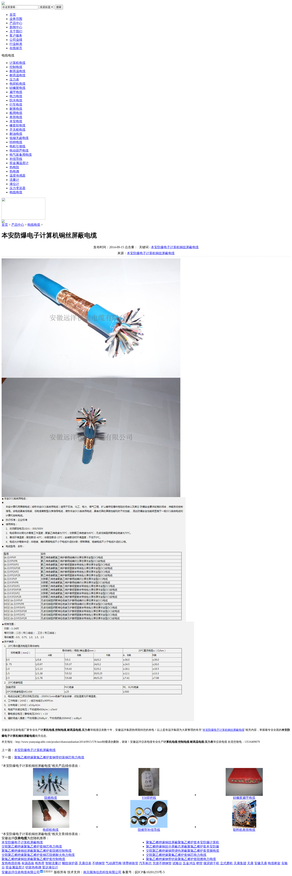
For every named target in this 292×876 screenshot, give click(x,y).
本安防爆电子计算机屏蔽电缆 (35, 750)
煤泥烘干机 (211, 863)
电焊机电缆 (17, 83)
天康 (250, 863)
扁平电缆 (16, 92)
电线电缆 (16, 192)
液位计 (14, 184)
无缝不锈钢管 (162, 863)
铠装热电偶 (33, 867)
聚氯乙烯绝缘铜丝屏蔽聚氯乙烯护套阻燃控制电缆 (37, 850)
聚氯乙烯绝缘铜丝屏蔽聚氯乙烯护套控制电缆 (33, 859)
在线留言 (16, 48)
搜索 (58, 7)
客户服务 (16, 35)
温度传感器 (17, 175)
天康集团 (240, 863)
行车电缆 (16, 104)
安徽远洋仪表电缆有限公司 (21, 872)
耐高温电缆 (17, 71)
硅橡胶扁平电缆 (244, 797)
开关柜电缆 (17, 129)
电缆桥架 (274, 863)
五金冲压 (189, 863)
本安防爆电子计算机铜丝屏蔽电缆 (175, 247)
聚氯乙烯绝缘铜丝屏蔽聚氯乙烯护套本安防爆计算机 (182, 842)
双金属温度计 (19, 163)
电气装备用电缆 (21, 154)
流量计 (14, 179)
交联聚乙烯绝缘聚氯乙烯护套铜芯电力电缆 (32, 846)
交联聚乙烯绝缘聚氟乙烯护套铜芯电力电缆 (176, 855)
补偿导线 (16, 159)
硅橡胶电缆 (17, 88)
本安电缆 (16, 121)
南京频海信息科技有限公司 (102, 872)
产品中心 (16, 23)
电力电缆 (16, 96)
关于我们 (16, 31)
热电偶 (14, 171)
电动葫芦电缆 (19, 150)
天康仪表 (85, 863)
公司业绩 (16, 39)
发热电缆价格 (11, 863)
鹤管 (199, 863)
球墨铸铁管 (130, 863)
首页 (13, 14)
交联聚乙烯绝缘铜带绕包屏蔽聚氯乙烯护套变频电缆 (182, 850)
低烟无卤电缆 (19, 138)
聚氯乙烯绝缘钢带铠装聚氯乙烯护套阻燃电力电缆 (181, 859)
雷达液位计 (50, 867)
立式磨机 (226, 863)
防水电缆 (16, 100)
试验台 (177, 863)
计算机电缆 (17, 62)
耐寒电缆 (16, 108)
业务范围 (16, 18)
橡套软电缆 (17, 125)
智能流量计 (53, 863)
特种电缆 (16, 142)
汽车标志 (145, 863)
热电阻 (14, 167)
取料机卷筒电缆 (244, 829)
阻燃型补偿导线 (149, 829)
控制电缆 (16, 67)
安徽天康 (260, 863)
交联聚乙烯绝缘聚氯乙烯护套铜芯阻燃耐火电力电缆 (38, 855)
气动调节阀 (114, 863)
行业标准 (16, 44)
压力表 (14, 79)
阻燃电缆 (50, 797)
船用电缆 (16, 113)
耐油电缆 (16, 133)
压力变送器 (17, 188)
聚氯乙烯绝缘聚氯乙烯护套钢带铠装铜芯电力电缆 (49, 757)
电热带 (39, 863)
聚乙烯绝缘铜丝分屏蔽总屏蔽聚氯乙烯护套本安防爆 (182, 846)
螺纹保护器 (70, 863)
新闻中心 (16, 27)
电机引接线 (17, 146)
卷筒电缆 (16, 117)
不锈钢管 (98, 863)
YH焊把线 (149, 797)
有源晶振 (27, 863)
